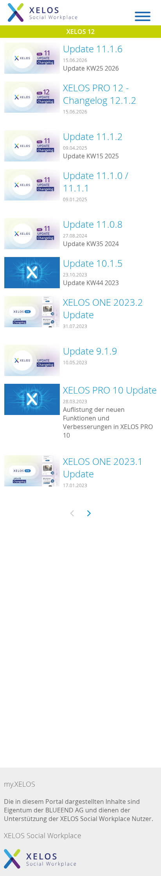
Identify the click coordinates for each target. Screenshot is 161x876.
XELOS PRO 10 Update (110, 390)
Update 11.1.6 (93, 49)
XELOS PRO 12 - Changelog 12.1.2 (99, 94)
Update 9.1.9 (90, 351)
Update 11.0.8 (93, 224)
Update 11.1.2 (93, 136)
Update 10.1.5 (93, 263)
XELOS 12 (80, 31)
